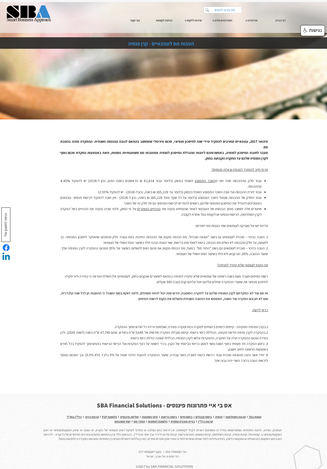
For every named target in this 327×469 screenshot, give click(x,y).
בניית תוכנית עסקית (183, 421)
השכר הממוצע (205, 180)
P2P (104, 417)
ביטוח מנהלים (203, 417)
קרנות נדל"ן (205, 421)
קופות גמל (254, 417)
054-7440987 (174, 452)
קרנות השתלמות (236, 417)
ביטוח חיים (186, 417)
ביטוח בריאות (169, 417)
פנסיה (219, 417)
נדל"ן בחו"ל (74, 417)
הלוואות (112, 417)
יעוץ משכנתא (122, 421)
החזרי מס (139, 421)
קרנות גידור (92, 417)
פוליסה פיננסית (129, 417)
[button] (251, 20)
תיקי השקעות (150, 417)
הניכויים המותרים (148, 209)
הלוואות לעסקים (158, 421)
